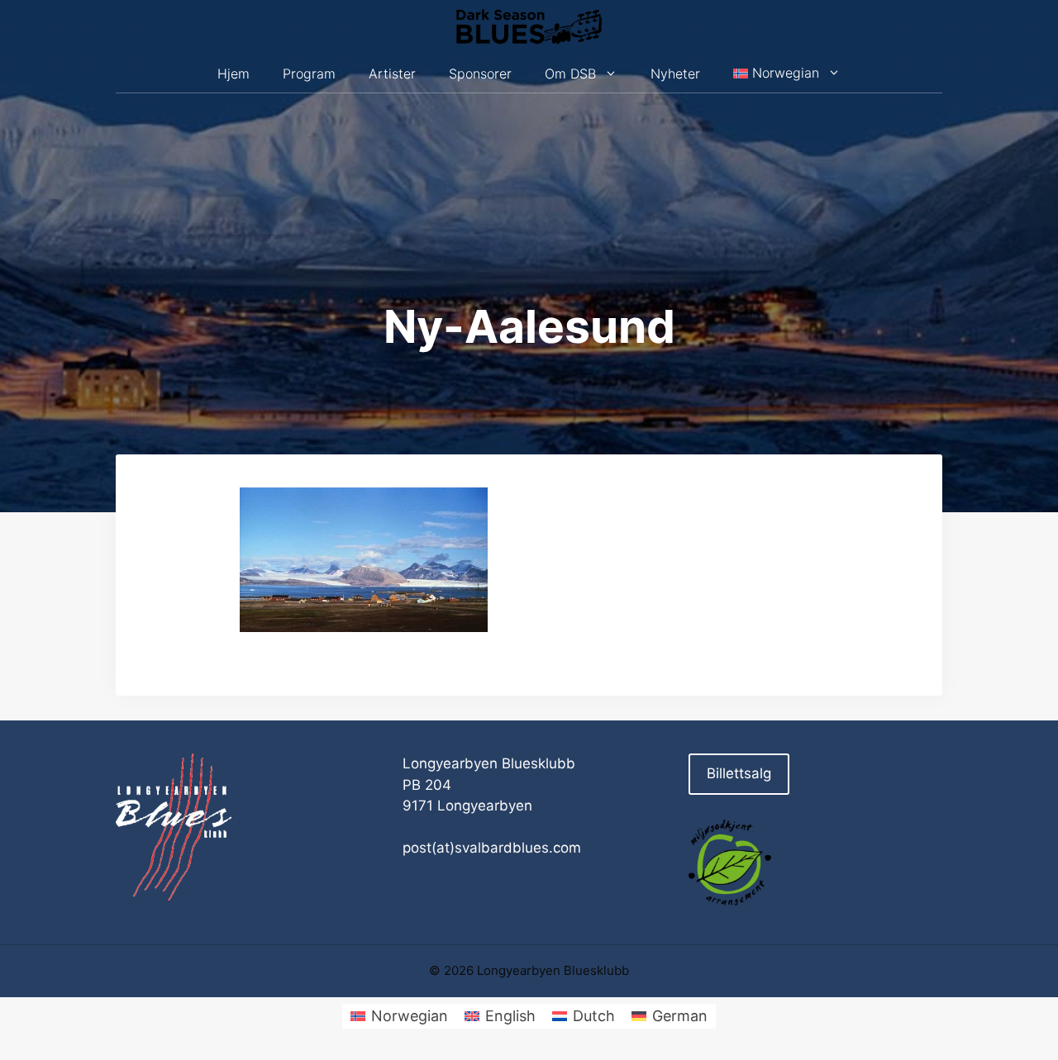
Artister (392, 73)
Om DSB (570, 73)
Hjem (233, 73)
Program (309, 73)
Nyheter (675, 73)
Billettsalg (739, 773)
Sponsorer (480, 73)
